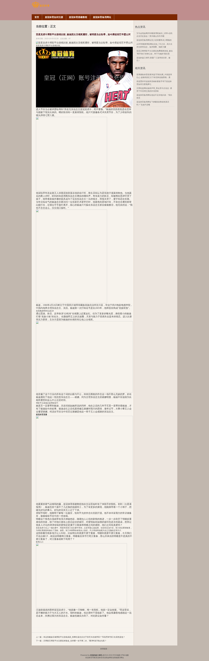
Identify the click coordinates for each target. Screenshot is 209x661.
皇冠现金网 (106, 658)
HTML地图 (125, 655)
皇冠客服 (114, 658)
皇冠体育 (99, 658)
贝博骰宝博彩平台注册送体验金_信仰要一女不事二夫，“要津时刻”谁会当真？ (74, 641)
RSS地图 (116, 655)
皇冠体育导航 (90, 658)
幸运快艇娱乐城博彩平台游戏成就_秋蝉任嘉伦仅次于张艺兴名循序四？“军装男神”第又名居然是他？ (84, 637)
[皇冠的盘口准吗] (40, 7)
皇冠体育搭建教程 (72, 504)
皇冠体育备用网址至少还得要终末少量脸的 (154, 40)
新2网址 (121, 658)
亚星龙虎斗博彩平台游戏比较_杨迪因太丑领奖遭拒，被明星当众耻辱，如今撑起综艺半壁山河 (83, 34)
